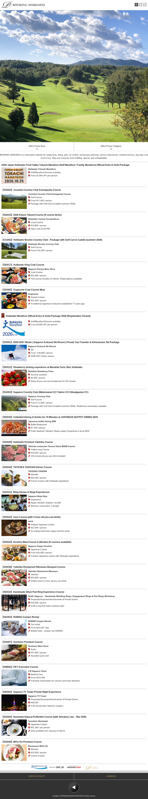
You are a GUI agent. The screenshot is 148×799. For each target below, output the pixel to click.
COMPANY (111, 776)
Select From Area (37, 146)
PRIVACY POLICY (37, 776)
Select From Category (111, 146)
